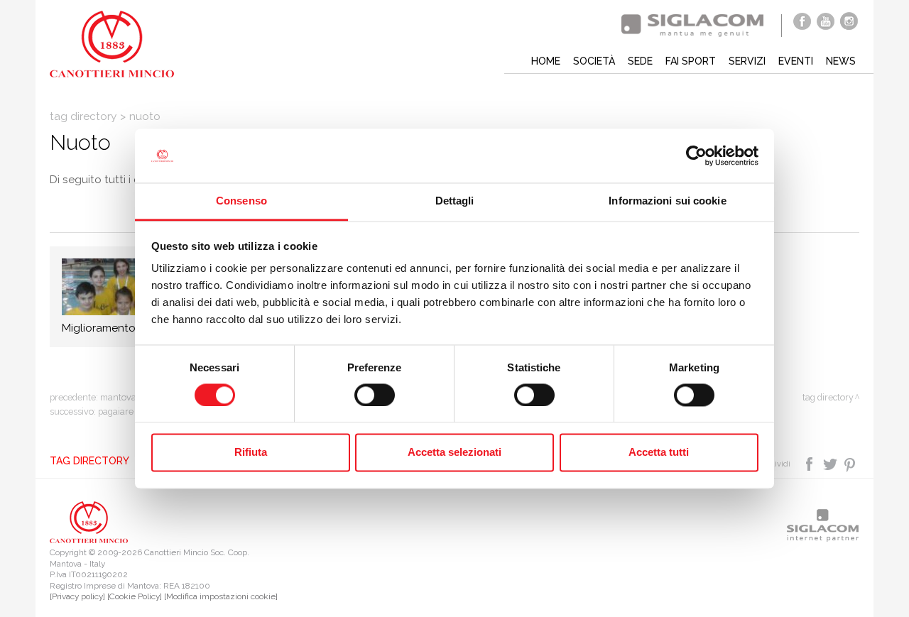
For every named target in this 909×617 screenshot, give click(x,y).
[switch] (374, 394)
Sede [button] (640, 61)
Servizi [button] (747, 61)
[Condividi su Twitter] (831, 463)
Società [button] (594, 61)
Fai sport (690, 61)
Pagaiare (116, 411)
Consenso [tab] (241, 201)
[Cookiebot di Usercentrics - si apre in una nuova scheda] (696, 155)
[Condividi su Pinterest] (850, 463)
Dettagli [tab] (454, 201)
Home (545, 61)
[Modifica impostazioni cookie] (221, 596)
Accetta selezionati (454, 453)
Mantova (118, 397)
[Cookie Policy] (134, 596)
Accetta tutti (658, 453)
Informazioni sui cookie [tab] (667, 201)
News (841, 61)
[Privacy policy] (77, 596)
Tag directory (83, 116)
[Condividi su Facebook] (810, 463)
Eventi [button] (795, 61)
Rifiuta (250, 453)
